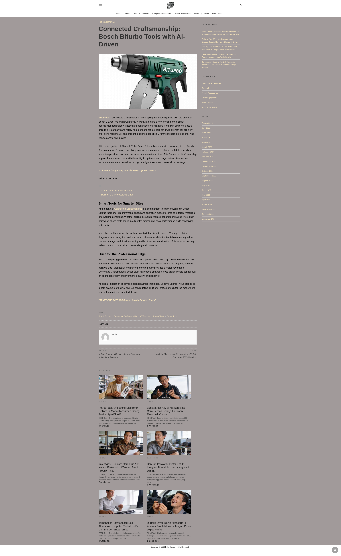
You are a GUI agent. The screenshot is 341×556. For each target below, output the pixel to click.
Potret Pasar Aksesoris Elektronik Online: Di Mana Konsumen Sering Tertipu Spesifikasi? (119, 411)
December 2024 (209, 219)
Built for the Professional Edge (117, 194)
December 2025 (209, 161)
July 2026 (206, 128)
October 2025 (208, 171)
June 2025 (206, 190)
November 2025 (209, 166)
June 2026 (206, 133)
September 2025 (209, 176)
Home (118, 14)
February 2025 (208, 209)
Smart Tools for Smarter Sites (117, 190)
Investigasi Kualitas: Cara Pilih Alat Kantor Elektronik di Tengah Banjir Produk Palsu (119, 467)
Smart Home (217, 14)
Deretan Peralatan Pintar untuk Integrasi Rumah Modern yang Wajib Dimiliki (168, 467)
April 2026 (206, 142)
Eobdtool (104, 117)
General (127, 14)
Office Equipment (201, 14)
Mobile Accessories (183, 14)
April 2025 (206, 200)
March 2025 (207, 204)
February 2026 (208, 152)
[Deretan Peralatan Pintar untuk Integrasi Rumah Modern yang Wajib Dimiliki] (169, 443)
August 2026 (207, 123)
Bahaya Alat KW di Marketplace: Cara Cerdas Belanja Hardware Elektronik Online (166, 411)
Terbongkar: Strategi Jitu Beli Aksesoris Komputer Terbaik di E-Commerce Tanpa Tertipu (118, 526)
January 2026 (208, 157)
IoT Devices (145, 316)
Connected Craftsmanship (128, 208)
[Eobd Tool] (170, 5)
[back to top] (335, 550)
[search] (240, 5)
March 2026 (207, 147)
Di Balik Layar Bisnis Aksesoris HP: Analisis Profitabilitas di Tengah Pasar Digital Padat (169, 526)
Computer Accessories (161, 14)
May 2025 (206, 195)
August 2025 (207, 181)
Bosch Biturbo (105, 316)
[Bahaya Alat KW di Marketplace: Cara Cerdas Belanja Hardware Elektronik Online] (169, 387)
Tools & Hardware (141, 14)
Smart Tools (172, 316)
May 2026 (206, 137)
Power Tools (158, 316)
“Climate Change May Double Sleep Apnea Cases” (127, 170)
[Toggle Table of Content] (101, 186)
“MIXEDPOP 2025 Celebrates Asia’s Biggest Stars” (127, 300)
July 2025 (206, 185)
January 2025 (208, 214)
